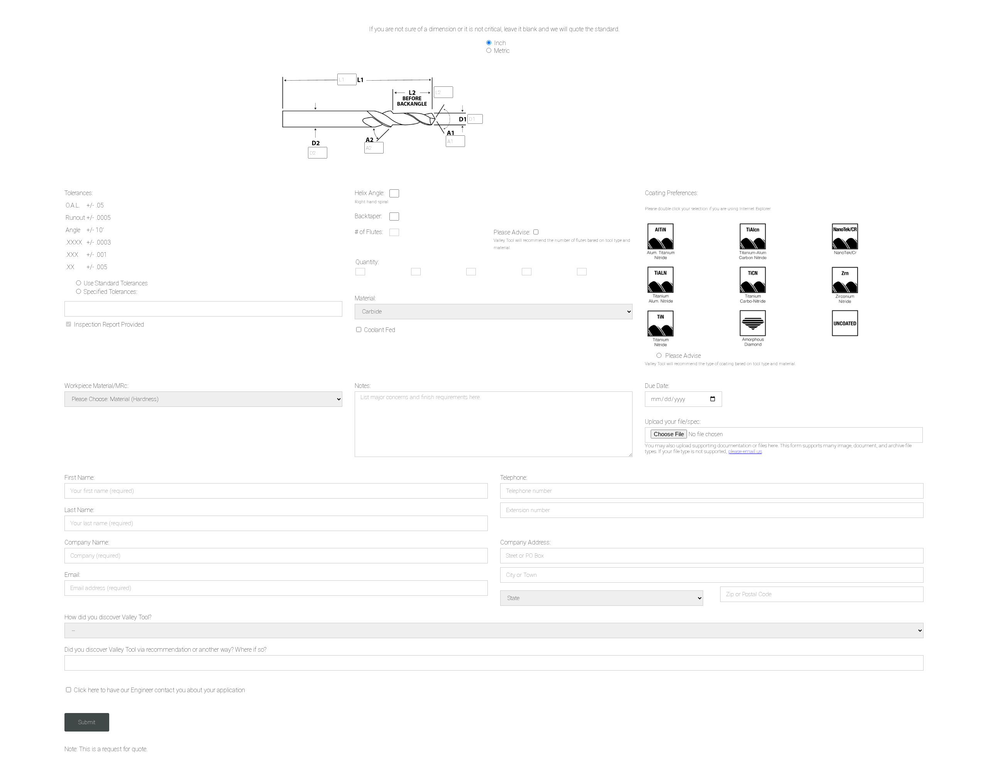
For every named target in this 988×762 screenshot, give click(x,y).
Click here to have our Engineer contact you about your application (158, 690)
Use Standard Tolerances (115, 283)
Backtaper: (368, 216)
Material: (365, 298)
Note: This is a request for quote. (105, 749)
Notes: (363, 385)
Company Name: (86, 542)
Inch (499, 43)
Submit (86, 722)
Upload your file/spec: (673, 421)
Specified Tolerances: (109, 291)
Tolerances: (78, 193)
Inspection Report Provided (108, 324)
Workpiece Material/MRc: (96, 385)
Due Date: (657, 385)
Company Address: (525, 542)
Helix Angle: (369, 193)
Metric (501, 50)
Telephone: (513, 477)
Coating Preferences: (671, 193)
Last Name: (79, 510)
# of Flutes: (369, 232)
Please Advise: (513, 232)
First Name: (79, 477)
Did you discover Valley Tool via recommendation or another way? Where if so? (165, 649)
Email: (72, 574)
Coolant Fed (378, 330)
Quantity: (367, 262)
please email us (745, 451)
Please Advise (683, 355)
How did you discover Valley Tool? (107, 617)
